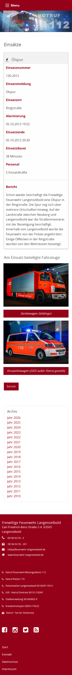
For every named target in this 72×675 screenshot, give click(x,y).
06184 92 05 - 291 (17, 544)
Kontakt (7, 654)
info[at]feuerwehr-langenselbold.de (26, 549)
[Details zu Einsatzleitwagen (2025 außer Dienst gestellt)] (36, 342)
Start (5, 647)
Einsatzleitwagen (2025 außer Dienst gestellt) (36, 371)
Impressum (9, 669)
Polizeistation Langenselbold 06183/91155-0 (29, 585)
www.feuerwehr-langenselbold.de (26, 554)
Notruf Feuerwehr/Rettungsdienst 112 (26, 572)
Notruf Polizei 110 (15, 579)
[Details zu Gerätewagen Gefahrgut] (36, 284)
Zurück (11, 386)
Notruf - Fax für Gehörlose (20, 612)
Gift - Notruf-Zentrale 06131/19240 (24, 592)
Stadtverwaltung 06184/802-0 (21, 599)
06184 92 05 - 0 (15, 538)
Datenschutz (10, 661)
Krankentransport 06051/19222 (22, 606)
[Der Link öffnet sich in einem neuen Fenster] (5, 631)
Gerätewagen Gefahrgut (36, 313)
